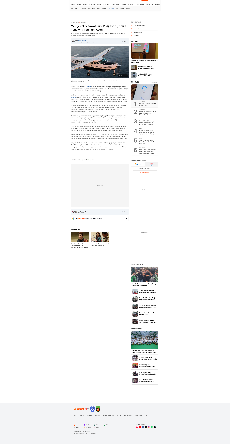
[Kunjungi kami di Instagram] (149, 427)
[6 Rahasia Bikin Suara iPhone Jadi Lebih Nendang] (134, 75)
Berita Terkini (137, 329)
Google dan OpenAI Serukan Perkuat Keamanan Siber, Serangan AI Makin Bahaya (147, 151)
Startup (128, 8)
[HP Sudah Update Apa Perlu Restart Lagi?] (144, 92)
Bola (99, 4)
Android (122, 8)
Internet (104, 8)
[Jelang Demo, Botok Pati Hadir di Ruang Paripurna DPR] (135, 321)
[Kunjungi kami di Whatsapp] (152, 427)
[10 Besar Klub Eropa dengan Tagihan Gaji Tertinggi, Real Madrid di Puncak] (135, 358)
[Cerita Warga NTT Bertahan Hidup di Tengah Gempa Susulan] (135, 365)
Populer (135, 82)
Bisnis (85, 4)
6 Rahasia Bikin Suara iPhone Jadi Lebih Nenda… (146, 75)
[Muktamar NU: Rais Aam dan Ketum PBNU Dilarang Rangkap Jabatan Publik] (144, 340)
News (79, 4)
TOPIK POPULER (136, 22)
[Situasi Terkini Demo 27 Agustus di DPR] (135, 314)
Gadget (84, 8)
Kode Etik (97, 415)
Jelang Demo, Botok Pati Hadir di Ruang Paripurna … (148, 321)
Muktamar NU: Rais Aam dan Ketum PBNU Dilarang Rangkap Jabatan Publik (144, 351)
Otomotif (131, 4)
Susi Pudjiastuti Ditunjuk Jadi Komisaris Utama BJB (100, 244)
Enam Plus (149, 4)
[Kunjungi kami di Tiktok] (155, 427)
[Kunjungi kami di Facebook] (143, 427)
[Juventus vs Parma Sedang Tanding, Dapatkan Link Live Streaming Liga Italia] (135, 373)
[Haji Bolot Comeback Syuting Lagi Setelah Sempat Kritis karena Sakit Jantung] (135, 380)
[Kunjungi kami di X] (146, 427)
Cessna (73, 97)
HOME (73, 4)
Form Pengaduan (128, 415)
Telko (116, 8)
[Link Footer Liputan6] (81, 409)
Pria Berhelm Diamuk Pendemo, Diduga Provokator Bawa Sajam (144, 284)
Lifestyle (106, 4)
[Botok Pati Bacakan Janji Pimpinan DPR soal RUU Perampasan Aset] (135, 299)
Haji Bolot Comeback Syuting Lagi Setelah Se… (147, 380)
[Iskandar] (75, 211)
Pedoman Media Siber (108, 415)
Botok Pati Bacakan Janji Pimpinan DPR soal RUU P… (147, 299)
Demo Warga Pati (137, 264)
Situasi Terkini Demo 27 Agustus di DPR (146, 314)
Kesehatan (115, 4)
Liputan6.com (86, 431)
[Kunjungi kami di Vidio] (137, 427)
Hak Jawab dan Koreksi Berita (93, 418)
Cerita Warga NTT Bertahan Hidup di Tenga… (147, 365)
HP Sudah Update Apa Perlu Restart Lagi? (147, 104)
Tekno (123, 4)
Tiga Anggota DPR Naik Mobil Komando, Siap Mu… (147, 291)
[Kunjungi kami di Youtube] (140, 427)
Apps (98, 8)
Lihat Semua (154, 82)
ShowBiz (92, 4)
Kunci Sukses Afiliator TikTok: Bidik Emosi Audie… (146, 67)
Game (93, 8)
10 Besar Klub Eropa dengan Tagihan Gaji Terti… (148, 358)
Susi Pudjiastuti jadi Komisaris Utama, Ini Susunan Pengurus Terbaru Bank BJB (79, 245)
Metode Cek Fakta (78, 418)
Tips (89, 8)
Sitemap (119, 415)
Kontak (75, 415)
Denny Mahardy (82, 40)
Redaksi (82, 415)
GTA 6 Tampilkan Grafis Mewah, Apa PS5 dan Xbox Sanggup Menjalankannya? (147, 132)
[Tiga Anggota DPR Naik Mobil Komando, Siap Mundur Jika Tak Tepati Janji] (135, 291)
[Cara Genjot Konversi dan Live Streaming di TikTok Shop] (144, 51)
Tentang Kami (138, 415)
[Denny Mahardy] (73, 41)
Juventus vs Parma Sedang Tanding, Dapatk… (147, 373)
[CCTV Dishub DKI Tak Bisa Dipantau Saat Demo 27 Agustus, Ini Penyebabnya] (135, 306)
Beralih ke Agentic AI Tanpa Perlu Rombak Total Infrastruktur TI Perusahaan (147, 113)
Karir (146, 415)
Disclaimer (89, 415)
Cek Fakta (140, 4)
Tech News (111, 8)
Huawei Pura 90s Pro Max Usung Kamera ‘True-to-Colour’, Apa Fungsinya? (147, 122)
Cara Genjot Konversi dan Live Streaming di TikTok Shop (144, 61)
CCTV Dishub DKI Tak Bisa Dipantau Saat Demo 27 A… (148, 306)
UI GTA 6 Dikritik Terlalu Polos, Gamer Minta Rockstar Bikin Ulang (147, 141)
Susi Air (88, 87)
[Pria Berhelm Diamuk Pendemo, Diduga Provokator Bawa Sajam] (144, 274)
